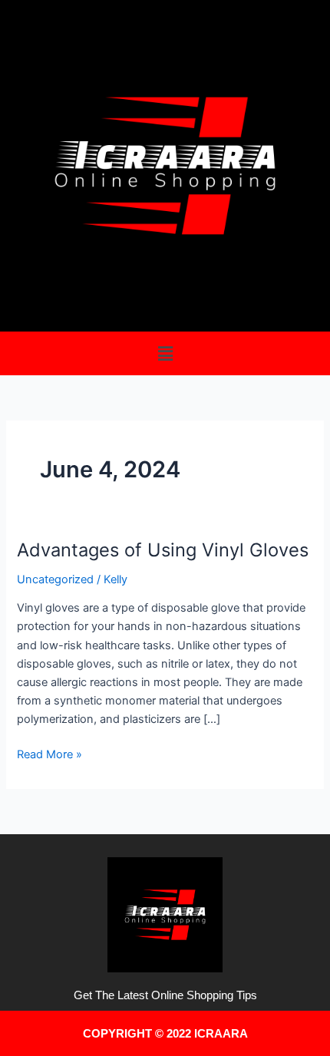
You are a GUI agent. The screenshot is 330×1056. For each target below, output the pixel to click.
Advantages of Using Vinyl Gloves (163, 550)
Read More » (49, 753)
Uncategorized (55, 579)
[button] (165, 353)
